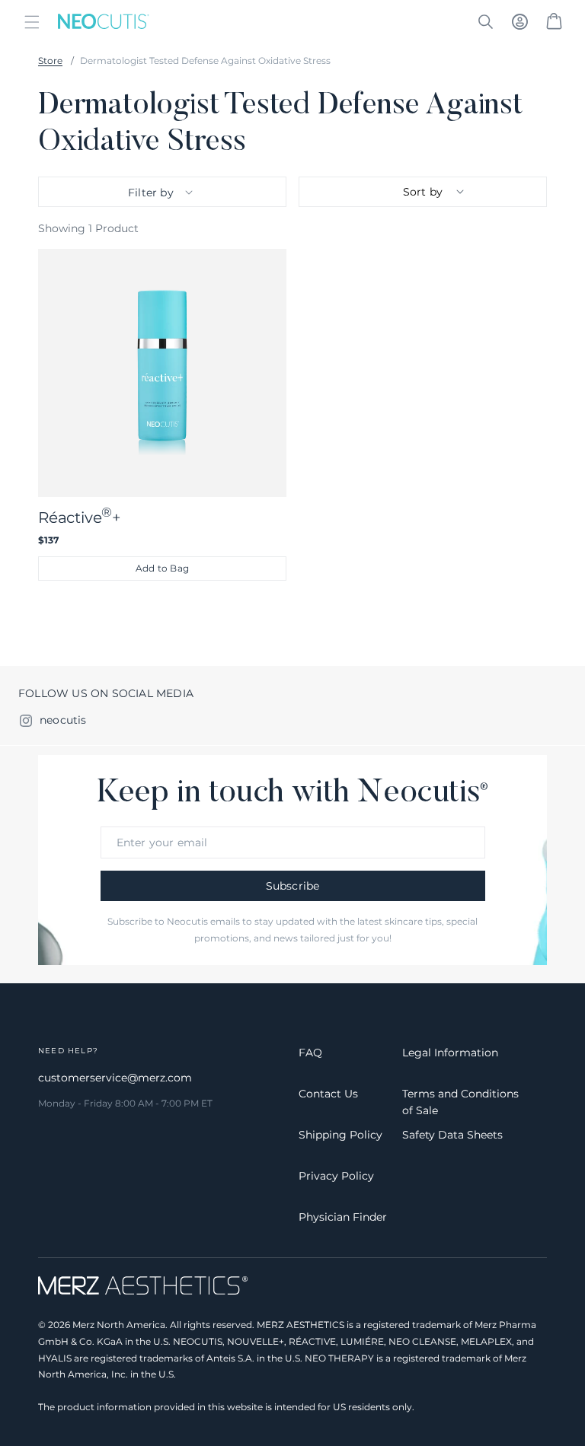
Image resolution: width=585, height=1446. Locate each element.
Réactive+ (79, 516)
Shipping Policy (340, 1135)
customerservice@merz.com (115, 1077)
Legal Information (450, 1052)
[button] (32, 21)
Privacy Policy (336, 1176)
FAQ (310, 1052)
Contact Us (328, 1093)
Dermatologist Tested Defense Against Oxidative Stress (205, 60)
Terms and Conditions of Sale (460, 1102)
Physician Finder (343, 1217)
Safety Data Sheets (452, 1135)
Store (50, 60)
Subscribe (293, 886)
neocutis (63, 720)
